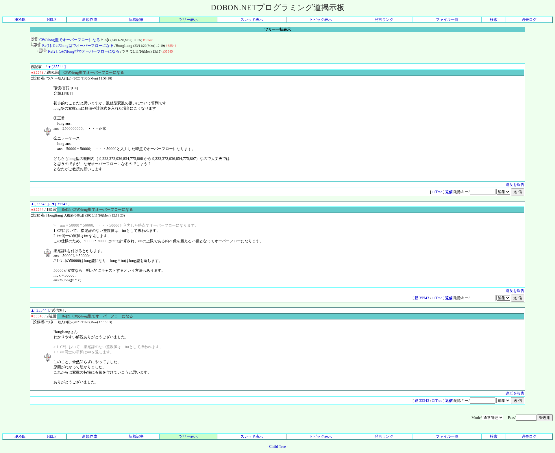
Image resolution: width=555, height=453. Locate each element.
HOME (19, 19)
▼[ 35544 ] (57, 66)
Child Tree (277, 446)
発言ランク (384, 19)
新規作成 (89, 19)
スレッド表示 (251, 19)
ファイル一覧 (447, 19)
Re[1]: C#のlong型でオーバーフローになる (77, 45)
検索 (493, 19)
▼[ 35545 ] (60, 204)
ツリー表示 (188, 19)
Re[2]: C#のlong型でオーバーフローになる (83, 51)
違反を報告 (515, 184)
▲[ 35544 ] (40, 310)
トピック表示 (320, 19)
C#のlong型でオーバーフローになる (69, 40)
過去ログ (528, 19)
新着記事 (136, 19)
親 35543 (422, 298)
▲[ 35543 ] (40, 204)
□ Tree (437, 192)
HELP (51, 19)
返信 (449, 192)
